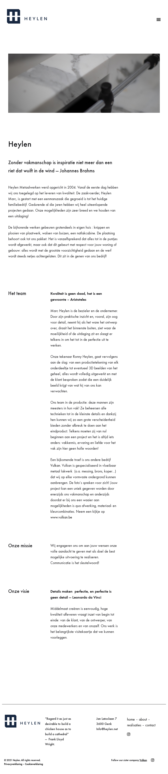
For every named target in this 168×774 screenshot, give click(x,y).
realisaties (134, 725)
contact (150, 725)
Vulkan (143, 760)
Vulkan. (56, 465)
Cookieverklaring (34, 764)
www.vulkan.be (61, 517)
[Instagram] (128, 734)
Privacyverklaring (13, 764)
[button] (158, 19)
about (143, 719)
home (131, 719)
